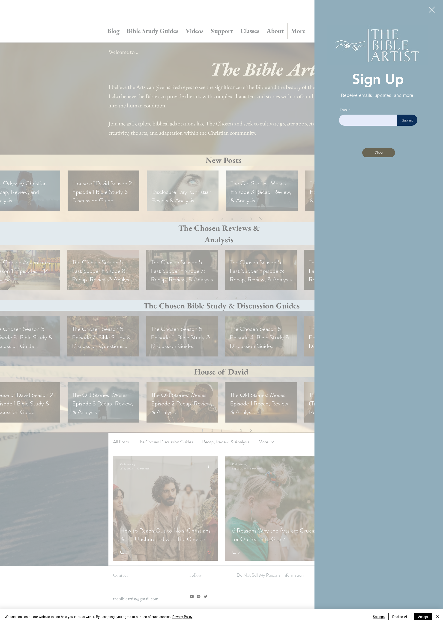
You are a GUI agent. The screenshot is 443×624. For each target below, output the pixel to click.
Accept (423, 616)
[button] (432, 9)
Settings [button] (379, 616)
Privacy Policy (182, 616)
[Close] (437, 616)
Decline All (399, 616)
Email (344, 110)
